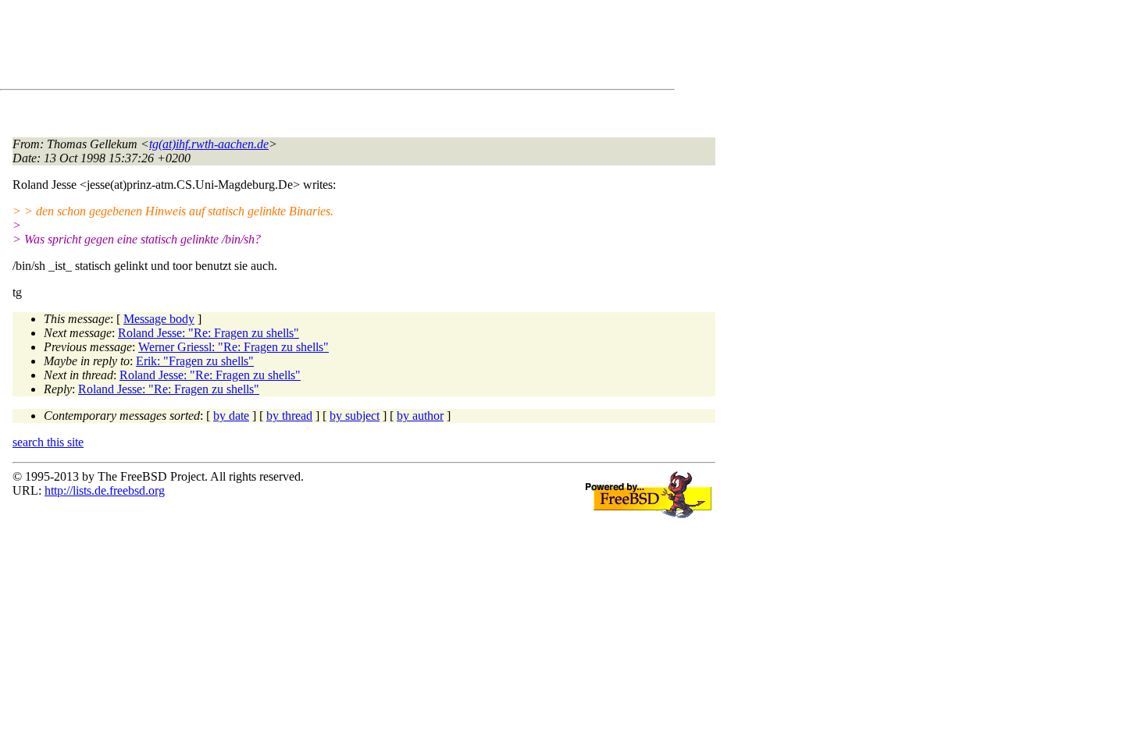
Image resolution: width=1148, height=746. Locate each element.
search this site (48, 442)
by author (420, 415)
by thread (289, 415)
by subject (355, 415)
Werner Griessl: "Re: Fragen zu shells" (233, 346)
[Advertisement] (296, 47)
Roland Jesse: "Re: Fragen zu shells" (208, 332)
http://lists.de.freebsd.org (105, 490)
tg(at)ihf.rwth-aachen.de (209, 144)
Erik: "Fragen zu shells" (195, 361)
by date (231, 415)
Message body (158, 318)
